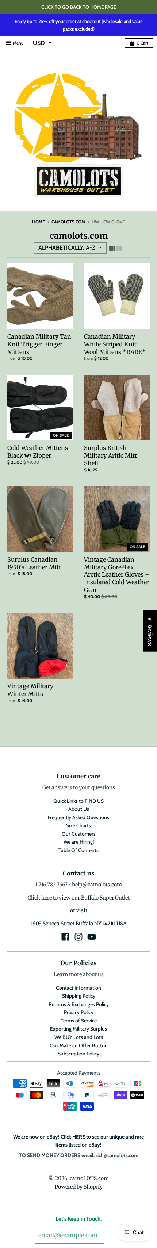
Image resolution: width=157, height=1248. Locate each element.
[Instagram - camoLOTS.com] (78, 936)
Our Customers (79, 834)
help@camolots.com (97, 884)
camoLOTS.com (89, 1178)
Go (114, 1235)
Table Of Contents (78, 850)
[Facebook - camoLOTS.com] (65, 936)
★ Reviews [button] (150, 631)
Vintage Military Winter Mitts (30, 689)
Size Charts (78, 825)
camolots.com (68, 221)
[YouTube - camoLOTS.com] (91, 936)
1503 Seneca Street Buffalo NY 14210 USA (79, 923)
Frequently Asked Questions (78, 817)
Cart (142, 43)
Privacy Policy (78, 1012)
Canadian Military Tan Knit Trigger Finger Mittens (39, 344)
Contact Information (78, 988)
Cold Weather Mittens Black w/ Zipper (37, 451)
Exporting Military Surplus (78, 1028)
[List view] (119, 248)
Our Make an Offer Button (79, 1045)
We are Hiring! (79, 842)
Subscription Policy (78, 1053)
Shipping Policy (78, 996)
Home (38, 221)
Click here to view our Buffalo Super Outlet (79, 897)
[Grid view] (112, 248)
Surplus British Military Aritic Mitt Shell (110, 455)
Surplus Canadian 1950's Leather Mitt (34, 563)
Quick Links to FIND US (78, 801)
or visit (78, 910)
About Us (78, 809)
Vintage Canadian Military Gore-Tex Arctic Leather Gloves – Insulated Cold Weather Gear (117, 574)
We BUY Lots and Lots (78, 1037)
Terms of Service (79, 1020)
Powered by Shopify (79, 1186)
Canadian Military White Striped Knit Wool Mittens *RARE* (115, 344)
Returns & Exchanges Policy (79, 1004)
